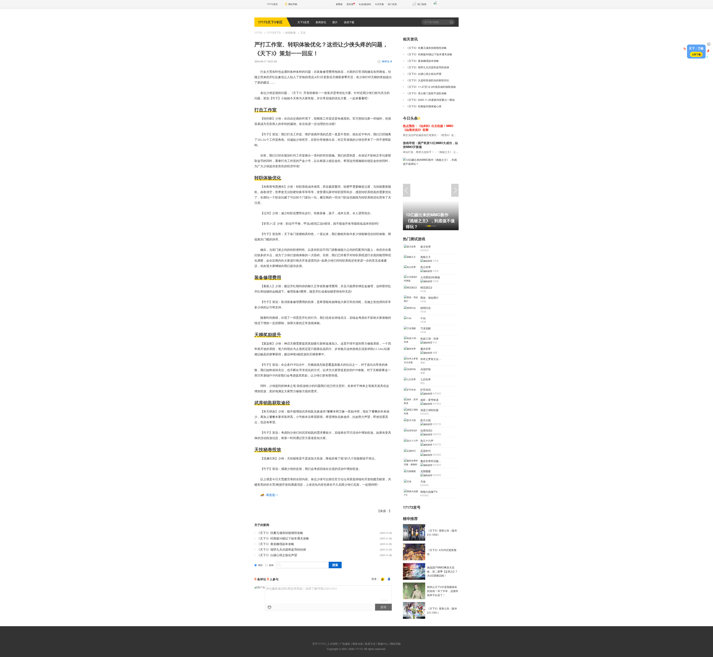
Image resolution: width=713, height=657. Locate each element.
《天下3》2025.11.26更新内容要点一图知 (430, 100)
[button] (406, 190)
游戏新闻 (290, 32)
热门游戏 (421, 4)
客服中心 (383, 643)
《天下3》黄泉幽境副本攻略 (275, 544)
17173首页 (272, 4)
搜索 (451, 22)
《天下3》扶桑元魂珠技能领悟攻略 (280, 532)
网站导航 (292, 4)
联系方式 (370, 643)
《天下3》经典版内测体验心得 (423, 106)
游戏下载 (349, 22)
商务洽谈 (357, 643)
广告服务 (345, 643)
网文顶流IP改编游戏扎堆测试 (420, 135)
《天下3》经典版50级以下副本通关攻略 (283, 538)
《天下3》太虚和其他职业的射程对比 (427, 80)
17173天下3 (273, 32)
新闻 (271, 565)
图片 (335, 22)
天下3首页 (303, 22)
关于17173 (318, 643)
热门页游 (392, 4)
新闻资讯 (321, 22)
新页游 (350, 4)
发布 (383, 607)
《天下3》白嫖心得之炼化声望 (277, 555)
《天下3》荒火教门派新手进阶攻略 (426, 93)
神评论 (387, 61)
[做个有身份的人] (382, 579)
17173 (258, 32)
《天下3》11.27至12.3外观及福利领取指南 (431, 87)
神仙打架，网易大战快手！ (418, 152)
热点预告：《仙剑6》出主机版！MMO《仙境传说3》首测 (428, 128)
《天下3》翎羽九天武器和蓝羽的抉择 (281, 549)
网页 (260, 565)
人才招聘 (332, 643)
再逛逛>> (272, 495)
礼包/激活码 (365, 4)
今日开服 (379, 4)
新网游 (339, 4)
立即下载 (696, 54)
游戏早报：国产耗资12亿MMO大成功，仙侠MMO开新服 (430, 145)
